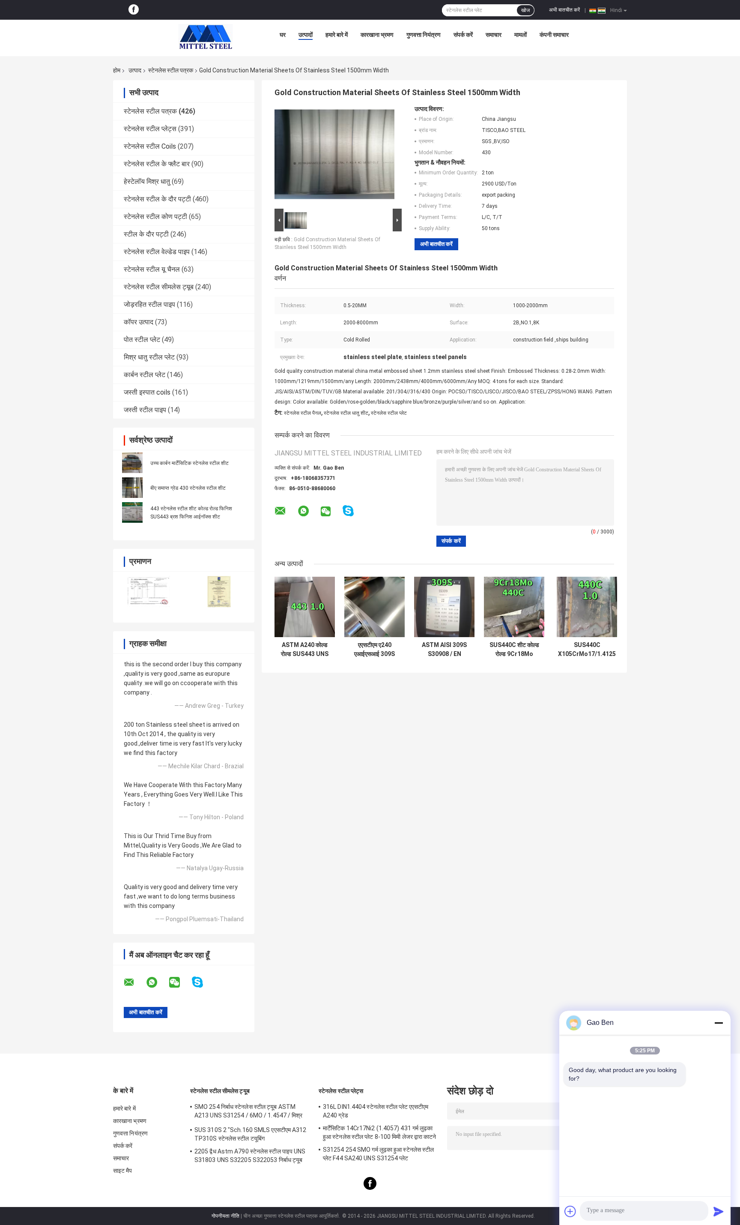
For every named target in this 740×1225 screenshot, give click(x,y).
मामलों (520, 34)
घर (283, 34)
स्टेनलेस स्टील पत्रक (170, 70)
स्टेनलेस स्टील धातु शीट (346, 413)
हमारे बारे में (336, 34)
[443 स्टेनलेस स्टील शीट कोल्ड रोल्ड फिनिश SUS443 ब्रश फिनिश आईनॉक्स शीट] (132, 512)
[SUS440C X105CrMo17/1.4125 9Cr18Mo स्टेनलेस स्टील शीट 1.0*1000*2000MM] (587, 607)
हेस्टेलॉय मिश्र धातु (147, 181)
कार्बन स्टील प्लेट (144, 375)
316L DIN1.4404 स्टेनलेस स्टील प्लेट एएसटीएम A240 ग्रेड (376, 1111)
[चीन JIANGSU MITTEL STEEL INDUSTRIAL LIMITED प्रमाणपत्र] (148, 591)
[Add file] (570, 1211)
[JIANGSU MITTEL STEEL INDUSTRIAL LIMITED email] (134, 982)
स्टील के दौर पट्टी (146, 234)
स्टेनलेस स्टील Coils (150, 146)
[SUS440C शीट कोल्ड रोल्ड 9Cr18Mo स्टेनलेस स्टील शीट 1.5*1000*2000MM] (514, 607)
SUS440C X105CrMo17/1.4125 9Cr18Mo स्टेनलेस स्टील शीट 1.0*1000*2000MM (587, 649)
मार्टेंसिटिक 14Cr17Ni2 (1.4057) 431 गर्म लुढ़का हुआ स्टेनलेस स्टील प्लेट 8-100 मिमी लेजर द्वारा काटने (379, 1132)
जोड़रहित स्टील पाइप (149, 304)
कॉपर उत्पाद (138, 322)
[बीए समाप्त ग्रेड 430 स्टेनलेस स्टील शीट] (132, 487)
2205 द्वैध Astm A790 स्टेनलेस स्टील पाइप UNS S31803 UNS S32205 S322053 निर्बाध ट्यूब (250, 1155)
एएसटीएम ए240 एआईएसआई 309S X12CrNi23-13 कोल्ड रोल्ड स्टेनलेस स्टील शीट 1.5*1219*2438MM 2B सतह (374, 649)
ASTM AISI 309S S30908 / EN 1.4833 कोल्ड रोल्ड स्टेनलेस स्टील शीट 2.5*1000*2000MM (444, 649)
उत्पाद (134, 70)
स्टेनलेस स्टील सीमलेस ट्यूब (159, 287)
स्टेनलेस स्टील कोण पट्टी (155, 217)
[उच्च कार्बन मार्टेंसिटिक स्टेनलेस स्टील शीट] (132, 462)
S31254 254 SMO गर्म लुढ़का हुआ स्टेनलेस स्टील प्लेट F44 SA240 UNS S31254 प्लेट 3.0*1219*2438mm (378, 1155)
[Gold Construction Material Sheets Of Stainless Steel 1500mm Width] (334, 156)
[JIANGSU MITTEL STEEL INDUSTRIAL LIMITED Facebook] (133, 9)
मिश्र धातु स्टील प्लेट (149, 357)
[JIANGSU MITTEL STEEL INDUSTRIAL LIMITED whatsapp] (157, 982)
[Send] (718, 1211)
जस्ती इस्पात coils (147, 392)
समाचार (493, 34)
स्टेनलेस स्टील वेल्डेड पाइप (157, 252)
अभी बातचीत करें (564, 10)
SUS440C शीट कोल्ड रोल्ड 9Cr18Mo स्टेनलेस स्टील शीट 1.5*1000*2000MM (514, 649)
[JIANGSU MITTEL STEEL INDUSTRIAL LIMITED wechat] (180, 982)
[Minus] (718, 1023)
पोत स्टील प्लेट (142, 339)
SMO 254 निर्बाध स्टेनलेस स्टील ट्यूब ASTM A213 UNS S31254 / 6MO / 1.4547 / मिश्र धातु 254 (248, 1112)
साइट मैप (122, 1170)
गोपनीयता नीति (225, 1216)
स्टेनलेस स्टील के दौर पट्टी (157, 199)
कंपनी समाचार (554, 34)
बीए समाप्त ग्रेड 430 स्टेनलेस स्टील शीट (188, 488)
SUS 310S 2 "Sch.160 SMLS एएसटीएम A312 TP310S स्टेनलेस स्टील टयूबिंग (250, 1134)
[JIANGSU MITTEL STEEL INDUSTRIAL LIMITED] (205, 37)
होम (116, 70)
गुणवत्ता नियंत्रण (423, 34)
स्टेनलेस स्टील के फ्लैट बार (157, 164)
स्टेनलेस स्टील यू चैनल (152, 269)
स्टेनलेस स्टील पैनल (302, 413)
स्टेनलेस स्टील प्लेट (389, 413)
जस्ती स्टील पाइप (145, 410)
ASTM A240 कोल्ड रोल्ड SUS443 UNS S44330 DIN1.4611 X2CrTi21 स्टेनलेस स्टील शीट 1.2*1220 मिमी (305, 649)
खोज (525, 10)
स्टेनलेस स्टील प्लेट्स (150, 129)
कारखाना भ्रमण (377, 34)
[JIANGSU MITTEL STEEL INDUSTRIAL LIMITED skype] (203, 982)
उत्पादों (305, 34)
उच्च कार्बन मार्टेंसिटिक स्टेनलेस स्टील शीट (189, 463)
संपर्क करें (463, 34)
